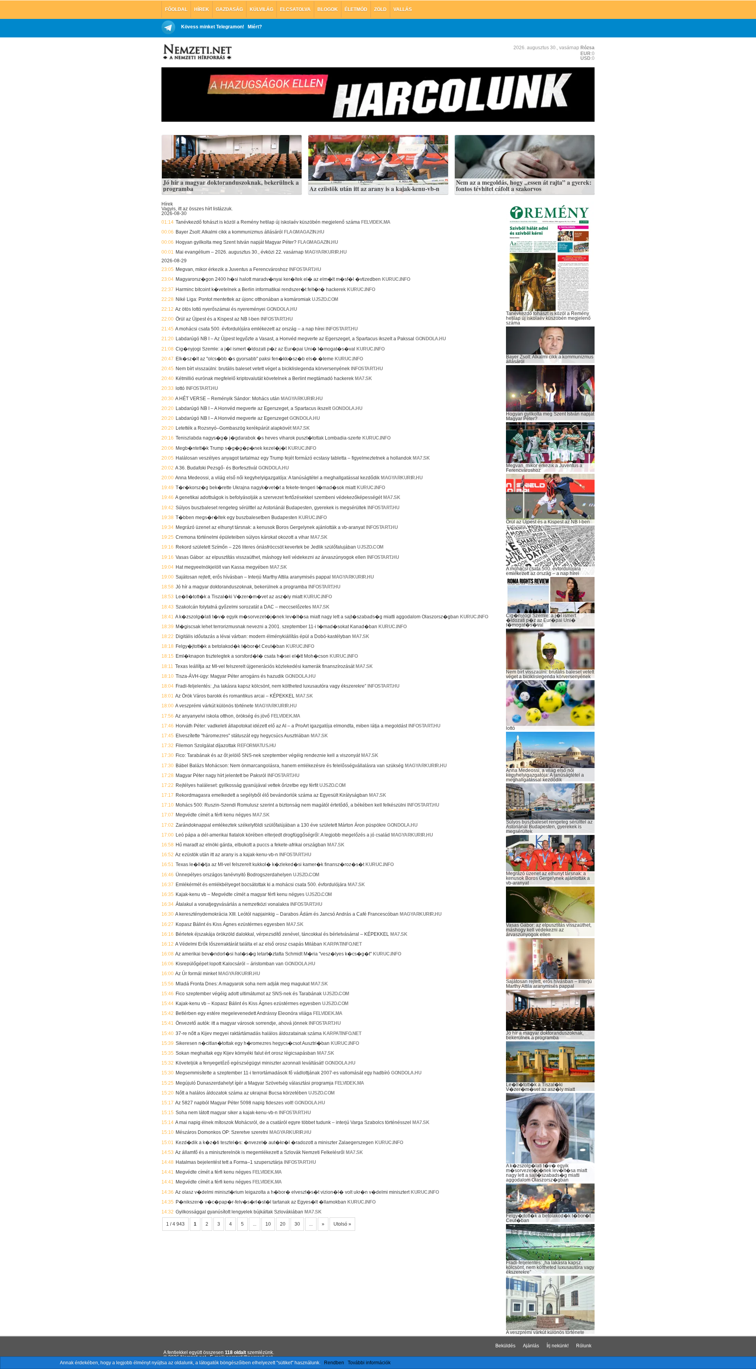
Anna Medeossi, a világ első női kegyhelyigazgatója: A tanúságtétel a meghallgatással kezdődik (277, 477)
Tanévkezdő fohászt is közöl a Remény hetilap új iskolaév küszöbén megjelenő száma (268, 222)
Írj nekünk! (558, 1346)
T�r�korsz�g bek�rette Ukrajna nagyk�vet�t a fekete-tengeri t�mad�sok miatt (266, 487)
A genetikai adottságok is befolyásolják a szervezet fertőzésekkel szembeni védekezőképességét (278, 497)
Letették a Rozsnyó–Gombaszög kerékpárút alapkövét (233, 428)
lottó (180, 388)
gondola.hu (282, 309)
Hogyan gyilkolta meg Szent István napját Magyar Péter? (236, 242)
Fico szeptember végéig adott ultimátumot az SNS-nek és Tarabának (249, 993)
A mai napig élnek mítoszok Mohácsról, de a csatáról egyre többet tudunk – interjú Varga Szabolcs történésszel (293, 1122)
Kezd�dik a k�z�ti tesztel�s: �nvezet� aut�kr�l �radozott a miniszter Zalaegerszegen (275, 1142)
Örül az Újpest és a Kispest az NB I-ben (217, 319)
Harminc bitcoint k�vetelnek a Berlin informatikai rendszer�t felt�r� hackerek (261, 289)
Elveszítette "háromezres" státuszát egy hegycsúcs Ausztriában (242, 735)
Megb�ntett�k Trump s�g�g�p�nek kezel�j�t (231, 448)
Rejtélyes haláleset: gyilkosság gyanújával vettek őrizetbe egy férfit (247, 785)
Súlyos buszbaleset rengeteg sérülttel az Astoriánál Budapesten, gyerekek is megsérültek (271, 507)
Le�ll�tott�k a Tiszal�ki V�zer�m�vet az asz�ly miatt (239, 596)
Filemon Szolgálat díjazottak (206, 745)
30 (297, 1224)
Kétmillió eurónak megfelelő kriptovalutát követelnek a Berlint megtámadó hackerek (265, 378)
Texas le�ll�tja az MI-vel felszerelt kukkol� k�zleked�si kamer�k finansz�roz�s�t (270, 864)
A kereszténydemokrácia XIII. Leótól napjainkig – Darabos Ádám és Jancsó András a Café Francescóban (286, 914)
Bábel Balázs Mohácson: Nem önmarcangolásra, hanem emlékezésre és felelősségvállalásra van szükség (290, 765)
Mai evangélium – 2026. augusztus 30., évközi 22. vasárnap (240, 252)
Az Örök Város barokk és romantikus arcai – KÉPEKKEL (235, 696)
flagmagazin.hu (304, 232)
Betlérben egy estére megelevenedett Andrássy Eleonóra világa (244, 1013)
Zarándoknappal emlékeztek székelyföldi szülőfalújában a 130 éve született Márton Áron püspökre (281, 825)
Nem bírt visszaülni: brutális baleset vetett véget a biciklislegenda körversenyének (263, 368)
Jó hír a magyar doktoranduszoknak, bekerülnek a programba (231, 186)
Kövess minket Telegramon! (212, 27)
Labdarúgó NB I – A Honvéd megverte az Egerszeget (232, 418)
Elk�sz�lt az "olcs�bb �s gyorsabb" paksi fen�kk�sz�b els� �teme (255, 359)
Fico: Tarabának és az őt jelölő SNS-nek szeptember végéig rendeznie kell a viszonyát (268, 755)
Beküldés (505, 1346)
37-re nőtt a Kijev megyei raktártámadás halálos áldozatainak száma (249, 1033)
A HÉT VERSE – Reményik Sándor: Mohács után (227, 398)
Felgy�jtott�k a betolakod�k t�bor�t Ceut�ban (230, 646)
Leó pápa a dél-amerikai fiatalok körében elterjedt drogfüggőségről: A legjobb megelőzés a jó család (283, 835)
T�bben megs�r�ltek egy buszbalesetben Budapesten (236, 517)
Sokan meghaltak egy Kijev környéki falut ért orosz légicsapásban (246, 1053)
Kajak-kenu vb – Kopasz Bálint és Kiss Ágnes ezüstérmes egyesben (248, 1003)
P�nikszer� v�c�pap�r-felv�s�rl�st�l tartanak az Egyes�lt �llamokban (261, 1202)
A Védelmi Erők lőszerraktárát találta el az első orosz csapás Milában (248, 944)
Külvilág (261, 9)
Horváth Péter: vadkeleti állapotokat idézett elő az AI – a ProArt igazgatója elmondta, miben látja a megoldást (291, 726)
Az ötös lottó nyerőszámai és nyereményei (220, 309)
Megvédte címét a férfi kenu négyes (213, 815)
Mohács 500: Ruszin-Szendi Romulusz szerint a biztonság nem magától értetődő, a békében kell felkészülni (291, 805)
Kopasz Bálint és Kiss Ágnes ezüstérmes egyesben (230, 924)
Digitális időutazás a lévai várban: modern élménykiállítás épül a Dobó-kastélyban (263, 636)
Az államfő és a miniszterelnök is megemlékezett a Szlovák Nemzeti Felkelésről (260, 1152)
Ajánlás (531, 1346)
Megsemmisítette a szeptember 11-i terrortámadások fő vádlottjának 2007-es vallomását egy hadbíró (283, 1073)
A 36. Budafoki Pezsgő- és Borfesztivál (216, 468)
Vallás (402, 9)
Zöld (380, 9)
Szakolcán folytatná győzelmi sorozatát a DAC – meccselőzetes (243, 607)
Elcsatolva (295, 9)
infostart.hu (305, 269)
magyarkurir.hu (325, 252)
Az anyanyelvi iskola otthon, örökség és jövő (222, 716)
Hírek (201, 9)
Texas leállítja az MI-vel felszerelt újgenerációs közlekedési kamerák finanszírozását (264, 666)
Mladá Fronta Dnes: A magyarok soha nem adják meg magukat (242, 984)
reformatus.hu (256, 745)
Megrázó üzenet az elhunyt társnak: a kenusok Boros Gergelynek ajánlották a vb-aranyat (270, 527)
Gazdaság (229, 9)
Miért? (255, 27)
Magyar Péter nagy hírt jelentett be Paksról (221, 775)
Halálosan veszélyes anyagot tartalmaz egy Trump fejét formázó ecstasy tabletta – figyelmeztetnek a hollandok (293, 458)
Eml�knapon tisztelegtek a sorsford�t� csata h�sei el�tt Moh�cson (252, 656)
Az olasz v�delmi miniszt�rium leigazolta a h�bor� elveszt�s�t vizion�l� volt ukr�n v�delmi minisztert (292, 1192)
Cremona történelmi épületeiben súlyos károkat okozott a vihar (242, 537)
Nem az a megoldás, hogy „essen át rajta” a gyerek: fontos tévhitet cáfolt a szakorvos (523, 186)
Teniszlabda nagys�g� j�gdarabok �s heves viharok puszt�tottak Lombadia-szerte (268, 438)
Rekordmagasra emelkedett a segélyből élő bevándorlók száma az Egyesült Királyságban (272, 795)
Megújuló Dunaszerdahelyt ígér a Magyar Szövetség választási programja (255, 1083)
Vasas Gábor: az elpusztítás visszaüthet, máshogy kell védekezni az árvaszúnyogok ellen (271, 557)
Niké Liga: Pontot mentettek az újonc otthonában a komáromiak (243, 299)
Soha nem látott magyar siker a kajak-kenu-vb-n (227, 1112)
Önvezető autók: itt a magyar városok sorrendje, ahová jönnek (242, 1023)
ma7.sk (363, 378)
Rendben (334, 1362)
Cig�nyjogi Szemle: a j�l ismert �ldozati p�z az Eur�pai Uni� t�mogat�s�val (265, 349)
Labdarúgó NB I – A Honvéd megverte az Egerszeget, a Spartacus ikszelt (253, 408)
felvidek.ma (376, 222)
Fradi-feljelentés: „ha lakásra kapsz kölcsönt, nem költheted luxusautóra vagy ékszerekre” (271, 686)
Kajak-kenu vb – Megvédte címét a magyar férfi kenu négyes (240, 894)
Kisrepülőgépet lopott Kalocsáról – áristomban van (230, 963)
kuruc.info (396, 279)
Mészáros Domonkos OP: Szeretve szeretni (222, 1132)
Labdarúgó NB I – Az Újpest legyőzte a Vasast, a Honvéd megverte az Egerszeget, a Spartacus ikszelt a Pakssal (295, 338)
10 (268, 1224)
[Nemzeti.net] (196, 52)
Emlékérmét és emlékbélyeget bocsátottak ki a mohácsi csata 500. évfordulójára (261, 884)
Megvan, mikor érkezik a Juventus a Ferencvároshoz (232, 269)
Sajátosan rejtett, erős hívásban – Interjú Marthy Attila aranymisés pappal (253, 577)
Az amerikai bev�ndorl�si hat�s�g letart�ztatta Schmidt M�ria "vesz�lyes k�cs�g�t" (273, 954)
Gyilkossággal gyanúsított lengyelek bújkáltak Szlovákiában (239, 1212)
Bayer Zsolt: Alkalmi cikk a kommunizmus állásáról (229, 232)
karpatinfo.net (342, 944)
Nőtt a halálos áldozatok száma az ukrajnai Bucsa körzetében (241, 1093)
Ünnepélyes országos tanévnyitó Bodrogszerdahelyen (234, 874)
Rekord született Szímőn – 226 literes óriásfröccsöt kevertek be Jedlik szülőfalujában (266, 547)
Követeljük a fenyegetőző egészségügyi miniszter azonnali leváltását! (250, 1063)
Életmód (356, 9)
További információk (369, 1362)
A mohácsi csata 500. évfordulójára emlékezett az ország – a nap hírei (249, 329)
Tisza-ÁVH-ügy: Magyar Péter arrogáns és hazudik (230, 676)
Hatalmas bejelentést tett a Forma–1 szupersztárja (229, 1162)
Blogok (327, 9)
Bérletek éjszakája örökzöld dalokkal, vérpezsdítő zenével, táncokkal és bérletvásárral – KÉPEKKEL (282, 934)
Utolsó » (342, 1224)
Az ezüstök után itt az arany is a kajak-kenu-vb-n (374, 189)
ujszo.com (325, 299)
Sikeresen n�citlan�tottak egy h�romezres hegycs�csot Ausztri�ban (253, 1043)
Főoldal (176, 9)
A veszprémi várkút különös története (214, 706)
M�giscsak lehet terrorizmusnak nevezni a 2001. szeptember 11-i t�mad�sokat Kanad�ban (276, 626)
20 (282, 1224)
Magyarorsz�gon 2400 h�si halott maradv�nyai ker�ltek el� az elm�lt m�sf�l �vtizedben (278, 279)
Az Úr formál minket (196, 973)
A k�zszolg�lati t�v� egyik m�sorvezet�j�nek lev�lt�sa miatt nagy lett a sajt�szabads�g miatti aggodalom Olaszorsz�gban (317, 617)
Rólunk (583, 1346)
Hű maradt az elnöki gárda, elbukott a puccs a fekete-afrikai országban (251, 845)
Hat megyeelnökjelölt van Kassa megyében (222, 567)
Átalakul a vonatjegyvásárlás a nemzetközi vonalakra (232, 904)
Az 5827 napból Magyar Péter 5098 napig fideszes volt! (234, 1103)
